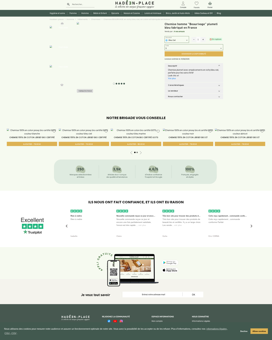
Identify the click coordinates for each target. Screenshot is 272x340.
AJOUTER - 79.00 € (32, 144)
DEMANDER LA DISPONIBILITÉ (194, 53)
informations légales (216, 329)
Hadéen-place (57, 19)
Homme (70, 19)
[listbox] (176, 40)
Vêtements (82, 19)
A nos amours (179, 31)
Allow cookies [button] (259, 331)
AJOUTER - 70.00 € (84, 144)
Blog (218, 13)
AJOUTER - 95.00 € (136, 144)
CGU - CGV (10, 333)
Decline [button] (243, 331)
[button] (62, 24)
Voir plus (172, 78)
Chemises (95, 19)
